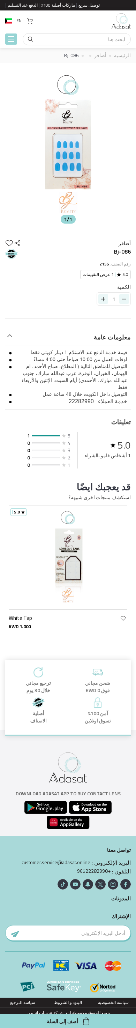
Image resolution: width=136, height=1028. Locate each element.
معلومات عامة (112, 337)
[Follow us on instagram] (113, 884)
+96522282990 (94, 871)
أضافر (100, 55)
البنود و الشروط (68, 1002)
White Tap (20, 618)
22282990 (81, 401)
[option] (68, 145)
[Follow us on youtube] (75, 884)
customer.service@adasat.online (56, 862)
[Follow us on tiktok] (63, 884)
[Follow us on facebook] (125, 884)
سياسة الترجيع (22, 1002)
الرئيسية (122, 55)
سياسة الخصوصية (113, 1002)
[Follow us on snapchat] (88, 884)
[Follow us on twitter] (100, 884)
